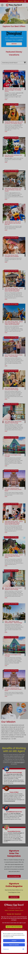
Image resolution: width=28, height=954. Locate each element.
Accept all (14, 940)
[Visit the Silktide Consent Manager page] (23, 949)
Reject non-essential (14, 944)
